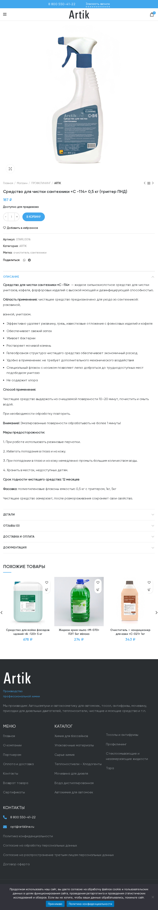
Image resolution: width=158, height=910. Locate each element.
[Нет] (153, 897)
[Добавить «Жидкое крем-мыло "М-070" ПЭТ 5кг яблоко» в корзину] (98, 589)
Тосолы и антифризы (122, 735)
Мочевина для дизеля (71, 773)
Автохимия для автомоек (74, 792)
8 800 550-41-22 (62, 4)
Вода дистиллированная (74, 783)
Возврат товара (15, 783)
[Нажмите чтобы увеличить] (10, 169)
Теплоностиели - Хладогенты (78, 764)
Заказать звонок (98, 4)
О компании (12, 745)
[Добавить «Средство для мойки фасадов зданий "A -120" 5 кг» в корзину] (46, 589)
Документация (15, 547)
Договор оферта (16, 864)
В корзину (34, 216)
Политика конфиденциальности (28, 836)
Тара (110, 768)
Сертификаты (14, 792)
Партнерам (12, 755)
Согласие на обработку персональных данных (40, 845)
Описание (11, 276)
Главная (8, 183)
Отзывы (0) (11, 525)
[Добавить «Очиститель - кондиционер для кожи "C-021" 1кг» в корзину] (149, 589)
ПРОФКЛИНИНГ (41, 183)
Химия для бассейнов (71, 736)
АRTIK (57, 183)
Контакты (10, 773)
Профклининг (116, 744)
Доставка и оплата (18, 536)
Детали (9, 514)
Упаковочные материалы (74, 745)
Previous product (145, 183)
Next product (153, 183)
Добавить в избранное (22, 227)
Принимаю (55, 903)
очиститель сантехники (29, 252)
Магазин (22, 183)
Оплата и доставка (18, 764)
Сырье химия (64, 755)
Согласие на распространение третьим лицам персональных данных (58, 855)
